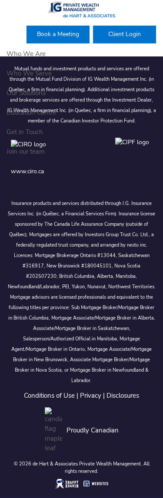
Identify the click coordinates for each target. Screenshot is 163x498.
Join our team (26, 151)
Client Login (124, 34)
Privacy (90, 395)
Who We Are (26, 53)
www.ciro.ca (27, 171)
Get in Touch (25, 132)
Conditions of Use (49, 395)
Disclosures (122, 395)
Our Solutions (26, 93)
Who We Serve (29, 73)
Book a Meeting (58, 34)
